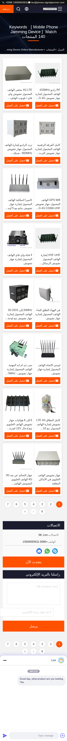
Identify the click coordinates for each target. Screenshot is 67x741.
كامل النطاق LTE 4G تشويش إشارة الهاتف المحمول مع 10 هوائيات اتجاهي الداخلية (48, 428)
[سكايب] (55, 551)
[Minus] (5, 660)
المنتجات (50, 49)
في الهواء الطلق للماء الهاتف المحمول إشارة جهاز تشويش (47, 314)
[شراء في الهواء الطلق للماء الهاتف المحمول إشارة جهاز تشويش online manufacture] (47, 293)
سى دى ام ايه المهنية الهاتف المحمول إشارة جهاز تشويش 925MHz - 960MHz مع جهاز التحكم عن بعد (18, 373)
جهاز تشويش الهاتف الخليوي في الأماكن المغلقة (49, 479)
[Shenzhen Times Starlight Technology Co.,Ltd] (50, 9)
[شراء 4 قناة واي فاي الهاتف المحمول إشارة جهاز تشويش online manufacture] (18, 238)
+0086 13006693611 (16, 2)
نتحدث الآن (34, 562)
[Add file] (62, 735)
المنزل (61, 49)
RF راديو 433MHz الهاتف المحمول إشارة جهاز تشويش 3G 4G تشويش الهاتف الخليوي (47, 98)
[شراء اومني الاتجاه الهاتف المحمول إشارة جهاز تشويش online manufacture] (47, 348)
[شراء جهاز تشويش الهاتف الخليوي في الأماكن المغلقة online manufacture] (47, 458)
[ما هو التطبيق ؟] (47, 551)
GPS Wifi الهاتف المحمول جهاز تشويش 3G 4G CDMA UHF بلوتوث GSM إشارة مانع (47, 208)
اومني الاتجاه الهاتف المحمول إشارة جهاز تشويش (48, 369)
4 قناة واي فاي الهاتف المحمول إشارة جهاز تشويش (19, 259)
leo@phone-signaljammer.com (47, 2)
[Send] (5, 735)
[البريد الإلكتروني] (39, 551)
